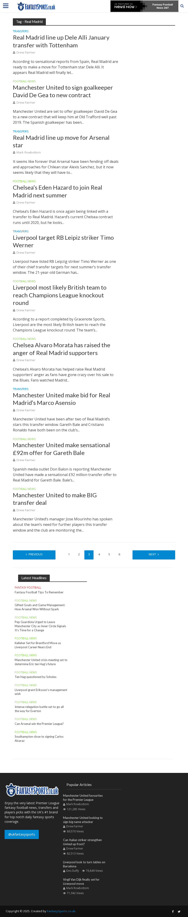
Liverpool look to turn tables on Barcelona (84, 864)
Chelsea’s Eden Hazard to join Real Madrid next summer (57, 191)
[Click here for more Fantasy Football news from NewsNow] (129, 6)
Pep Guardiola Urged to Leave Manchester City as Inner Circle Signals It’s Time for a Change (40, 626)
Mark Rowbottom (29, 152)
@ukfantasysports (21, 834)
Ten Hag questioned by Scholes (35, 677)
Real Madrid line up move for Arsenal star (61, 141)
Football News (24, 81)
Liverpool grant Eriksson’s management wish (41, 692)
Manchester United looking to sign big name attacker (83, 820)
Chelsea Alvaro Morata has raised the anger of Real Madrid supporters (61, 348)
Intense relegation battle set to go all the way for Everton (39, 709)
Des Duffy (72, 871)
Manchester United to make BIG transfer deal (55, 498)
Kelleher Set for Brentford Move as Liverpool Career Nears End (38, 645)
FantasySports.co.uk (61, 911)
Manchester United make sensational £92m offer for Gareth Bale (61, 448)
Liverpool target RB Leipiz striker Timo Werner (63, 241)
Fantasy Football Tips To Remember (39, 592)
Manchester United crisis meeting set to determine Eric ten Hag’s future (41, 662)
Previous (36, 554)
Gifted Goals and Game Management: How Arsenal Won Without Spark (40, 607)
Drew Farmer (26, 52)
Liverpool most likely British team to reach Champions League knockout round (59, 295)
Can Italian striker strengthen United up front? (82, 842)
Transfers (21, 31)
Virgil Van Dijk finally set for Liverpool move (81, 881)
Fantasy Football (28, 587)
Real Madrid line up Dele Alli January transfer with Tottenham (61, 41)
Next (152, 554)
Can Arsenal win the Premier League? (39, 724)
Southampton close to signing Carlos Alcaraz (39, 738)
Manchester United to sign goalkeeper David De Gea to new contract (63, 91)
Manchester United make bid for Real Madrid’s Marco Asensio (61, 398)
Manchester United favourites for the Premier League (83, 797)
